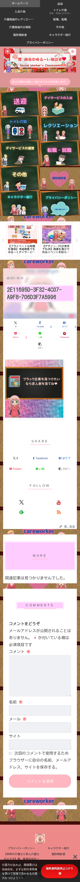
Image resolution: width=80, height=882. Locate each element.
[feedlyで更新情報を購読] (21, 512)
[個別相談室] (60, 178)
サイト (15, 736)
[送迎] (20, 103)
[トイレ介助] (20, 128)
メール (17, 719)
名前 (16, 702)
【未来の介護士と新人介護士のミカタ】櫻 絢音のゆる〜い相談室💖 (21, 859)
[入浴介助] (60, 103)
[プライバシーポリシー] (60, 203)
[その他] (20, 178)
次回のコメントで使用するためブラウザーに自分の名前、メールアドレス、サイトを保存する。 (40, 760)
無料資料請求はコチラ (59, 868)
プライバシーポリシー (21, 848)
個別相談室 (58, 854)
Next (77, 241)
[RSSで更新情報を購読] (58, 512)
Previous (3, 241)
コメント (19, 651)
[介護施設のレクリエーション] (60, 128)
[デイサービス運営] (20, 153)
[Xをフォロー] (21, 502)
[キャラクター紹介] (20, 203)
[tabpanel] (22, 240)
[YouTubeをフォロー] (58, 502)
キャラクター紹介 (58, 848)
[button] (40, 345)
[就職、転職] (60, 153)
